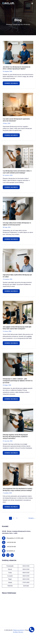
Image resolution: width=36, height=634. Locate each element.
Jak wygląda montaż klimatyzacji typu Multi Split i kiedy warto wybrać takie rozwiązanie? (17, 328)
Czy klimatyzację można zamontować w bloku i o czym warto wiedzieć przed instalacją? (17, 172)
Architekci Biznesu (18, 632)
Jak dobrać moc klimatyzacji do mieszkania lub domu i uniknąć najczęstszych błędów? (16, 68)
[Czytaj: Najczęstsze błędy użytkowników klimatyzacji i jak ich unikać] (18, 260)
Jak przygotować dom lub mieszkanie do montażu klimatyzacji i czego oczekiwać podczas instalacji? (17, 489)
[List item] (3, 555)
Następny (31, 518)
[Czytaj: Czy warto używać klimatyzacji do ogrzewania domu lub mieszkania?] (18, 104)
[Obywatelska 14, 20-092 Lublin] (12, 538)
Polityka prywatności (18, 630)
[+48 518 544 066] (9, 546)
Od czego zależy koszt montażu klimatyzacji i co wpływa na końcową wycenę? (17, 224)
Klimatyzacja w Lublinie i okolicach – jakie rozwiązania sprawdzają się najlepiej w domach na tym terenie (17, 380)
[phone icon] (31, 629)
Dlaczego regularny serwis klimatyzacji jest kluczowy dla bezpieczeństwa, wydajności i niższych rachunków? (15, 436)
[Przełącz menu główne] (32, 3)
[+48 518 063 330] (9, 542)
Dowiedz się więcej (11, 84)
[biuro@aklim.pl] (8, 551)
